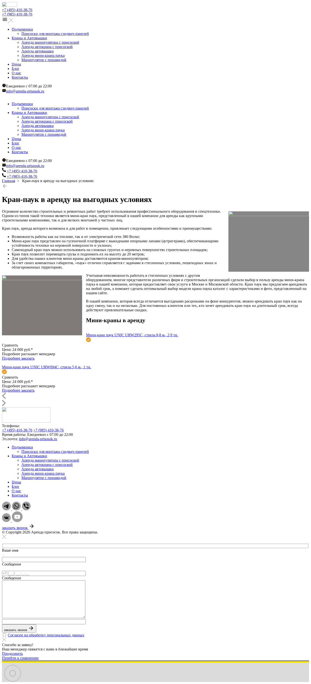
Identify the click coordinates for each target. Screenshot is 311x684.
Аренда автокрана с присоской (47, 47)
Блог (15, 69)
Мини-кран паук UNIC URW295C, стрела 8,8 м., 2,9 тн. (132, 335)
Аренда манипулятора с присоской (50, 42)
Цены (16, 64)
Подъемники (22, 29)
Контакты (20, 77)
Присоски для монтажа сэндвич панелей (55, 34)
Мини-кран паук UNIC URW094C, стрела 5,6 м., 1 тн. (46, 367)
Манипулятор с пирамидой (43, 60)
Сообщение (11, 564)
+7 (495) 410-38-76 (17, 10)
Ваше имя (10, 550)
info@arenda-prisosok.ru (25, 91)
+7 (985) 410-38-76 (17, 14)
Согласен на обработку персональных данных (46, 635)
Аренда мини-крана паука (43, 55)
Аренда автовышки (37, 51)
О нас (16, 73)
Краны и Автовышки (29, 38)
